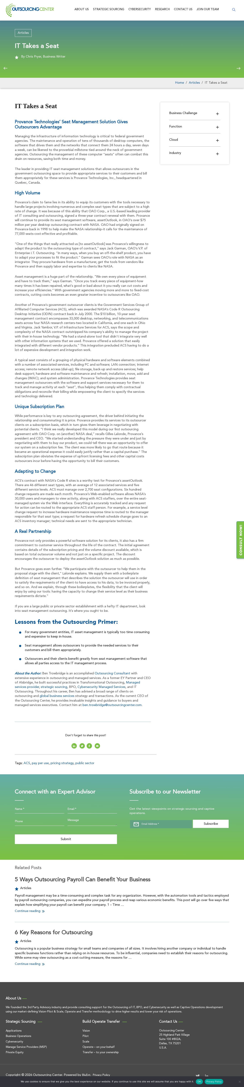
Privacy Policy (101, 1075)
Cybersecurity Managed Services (101, 687)
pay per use (40, 763)
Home (179, 82)
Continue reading (28, 911)
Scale (86, 1041)
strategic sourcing (54, 687)
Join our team (208, 9)
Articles (23, 33)
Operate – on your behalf (99, 1047)
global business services (57, 696)
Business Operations (18, 1036)
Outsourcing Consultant (112, 673)
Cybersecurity (139, 9)
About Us (81, 9)
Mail (97, 746)
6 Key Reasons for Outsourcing (54, 933)
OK (199, 1082)
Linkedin (74, 746)
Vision (86, 1030)
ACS (27, 763)
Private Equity (15, 1052)
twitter (82, 746)
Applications (14, 1030)
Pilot (86, 1036)
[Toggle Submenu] (217, 113)
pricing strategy (62, 763)
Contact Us (183, 9)
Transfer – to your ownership (101, 1052)
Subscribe (211, 823)
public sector (84, 763)
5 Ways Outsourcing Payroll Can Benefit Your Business (82, 880)
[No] (239, 1081)
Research (162, 9)
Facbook (89, 746)
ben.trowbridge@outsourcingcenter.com (112, 705)
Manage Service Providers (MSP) (26, 1047)
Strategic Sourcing (108, 9)
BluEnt (86, 1075)
